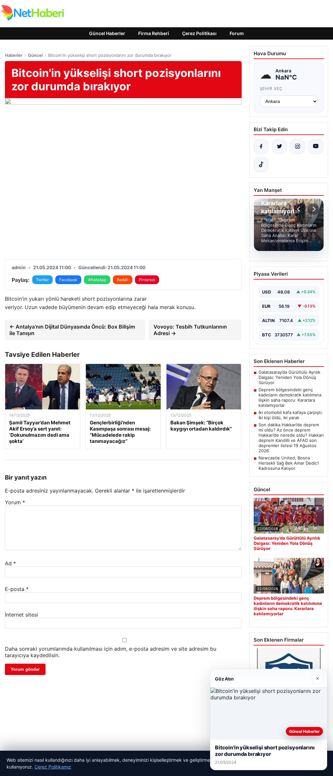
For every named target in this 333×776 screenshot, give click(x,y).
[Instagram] (297, 146)
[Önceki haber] (299, 209)
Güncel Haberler (107, 33)
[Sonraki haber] (313, 209)
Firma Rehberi (153, 33)
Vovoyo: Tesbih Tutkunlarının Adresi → (190, 329)
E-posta (17, 589)
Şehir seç (271, 88)
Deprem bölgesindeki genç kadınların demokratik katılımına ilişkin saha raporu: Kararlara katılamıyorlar (290, 397)
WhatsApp (97, 279)
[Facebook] (261, 146)
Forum (237, 33)
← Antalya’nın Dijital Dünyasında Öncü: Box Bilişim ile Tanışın (72, 329)
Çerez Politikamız (52, 767)
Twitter (42, 279)
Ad (10, 563)
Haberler (13, 55)
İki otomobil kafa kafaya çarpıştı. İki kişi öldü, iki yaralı (291, 415)
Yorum (15, 502)
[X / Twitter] (279, 146)
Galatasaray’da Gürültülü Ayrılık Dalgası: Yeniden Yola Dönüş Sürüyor (289, 377)
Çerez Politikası (199, 33)
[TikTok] (261, 164)
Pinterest (147, 279)
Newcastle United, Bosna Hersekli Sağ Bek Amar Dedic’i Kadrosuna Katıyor (289, 463)
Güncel (35, 55)
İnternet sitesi (21, 614)
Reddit (122, 279)
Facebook (68, 279)
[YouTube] (315, 146)
